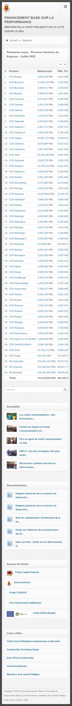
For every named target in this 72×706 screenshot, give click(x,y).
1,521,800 (63, 93)
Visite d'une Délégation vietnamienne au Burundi (33, 641)
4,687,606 (63, 155)
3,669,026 (42, 199)
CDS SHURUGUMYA (20, 344)
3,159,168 (42, 132)
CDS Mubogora (17, 222)
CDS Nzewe (15, 294)
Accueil (14, 40)
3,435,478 (42, 333)
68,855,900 (64, 372)
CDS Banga (15, 76)
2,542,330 (42, 188)
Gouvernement (22, 582)
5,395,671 (42, 88)
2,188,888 (63, 233)
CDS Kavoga (16, 188)
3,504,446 (42, 300)
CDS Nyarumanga (18, 283)
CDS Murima (15, 249)
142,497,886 (44, 372)
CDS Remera (16, 305)
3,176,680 (42, 182)
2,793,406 (63, 328)
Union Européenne (17, 666)
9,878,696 (42, 143)
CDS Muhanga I (17, 233)
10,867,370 (43, 138)
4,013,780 (42, 227)
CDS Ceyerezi (16, 99)
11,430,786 (63, 194)
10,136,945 (43, 155)
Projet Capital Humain (27, 572)
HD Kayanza (15, 367)
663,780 (41, 355)
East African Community (20, 658)
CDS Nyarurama (17, 288)
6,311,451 (63, 166)
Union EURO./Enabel (44, 613)
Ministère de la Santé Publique (23, 674)
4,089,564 (42, 272)
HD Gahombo (16, 361)
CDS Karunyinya (17, 182)
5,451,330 (42, 177)
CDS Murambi (16, 244)
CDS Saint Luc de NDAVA (22, 339)
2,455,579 (42, 277)
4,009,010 (63, 138)
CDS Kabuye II (16, 171)
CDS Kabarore (16, 160)
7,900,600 (63, 82)
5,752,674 (42, 115)
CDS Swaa (15, 355)
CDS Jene (14, 155)
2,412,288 (63, 76)
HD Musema (15, 372)
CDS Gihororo (16, 143)
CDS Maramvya (17, 210)
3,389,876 (42, 93)
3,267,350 (42, 149)
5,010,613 (63, 143)
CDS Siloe (14, 350)
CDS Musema (16, 261)
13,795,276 (43, 350)
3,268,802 (63, 322)
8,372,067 (42, 99)
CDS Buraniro (16, 82)
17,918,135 (43, 82)
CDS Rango (15, 300)
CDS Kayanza (16, 194)
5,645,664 (42, 328)
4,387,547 (63, 305)
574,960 (41, 244)
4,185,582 (63, 99)
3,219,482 (63, 115)
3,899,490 (63, 288)
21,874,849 (43, 194)
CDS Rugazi (15, 316)
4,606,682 (42, 216)
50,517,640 (64, 361)
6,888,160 (63, 350)
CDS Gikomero (17, 149)
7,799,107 (42, 288)
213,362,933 (44, 367)
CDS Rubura (15, 311)
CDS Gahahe (16, 104)
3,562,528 (42, 110)
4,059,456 (42, 266)
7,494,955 (42, 261)
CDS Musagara (17, 255)
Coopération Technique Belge (23, 649)
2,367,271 (42, 127)
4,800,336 (42, 233)
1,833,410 (42, 205)
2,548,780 (42, 344)
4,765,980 (42, 222)
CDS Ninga (15, 272)
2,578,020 (63, 88)
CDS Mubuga (16, 227)
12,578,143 (43, 166)
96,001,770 (64, 367)
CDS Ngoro (15, 266)
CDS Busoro (15, 93)
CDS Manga (15, 205)
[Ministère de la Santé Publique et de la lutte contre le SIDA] (6, 12)
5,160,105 (42, 104)
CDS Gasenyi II (17, 132)
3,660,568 (42, 316)
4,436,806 (42, 121)
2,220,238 (42, 283)
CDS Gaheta (15, 110)
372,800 (62, 355)
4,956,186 (42, 76)
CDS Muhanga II (17, 238)
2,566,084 (63, 104)
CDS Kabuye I (16, 166)
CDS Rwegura (16, 328)
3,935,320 (42, 311)
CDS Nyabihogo (17, 277)
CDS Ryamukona (18, 333)
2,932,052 (42, 249)
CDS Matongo (16, 216)
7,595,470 (42, 305)
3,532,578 (42, 160)
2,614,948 (42, 210)
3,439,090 (42, 238)
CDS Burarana (16, 88)
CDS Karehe (15, 177)
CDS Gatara (15, 138)
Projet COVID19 (17, 592)
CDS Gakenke (16, 121)
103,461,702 (44, 361)
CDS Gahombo (17, 115)
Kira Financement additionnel (25, 603)
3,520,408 (42, 255)
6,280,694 (42, 322)
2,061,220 (42, 294)
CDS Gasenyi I (16, 127)
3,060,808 (42, 339)
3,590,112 (63, 261)
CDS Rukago (16, 322)
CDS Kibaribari (17, 199)
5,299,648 (42, 171)
